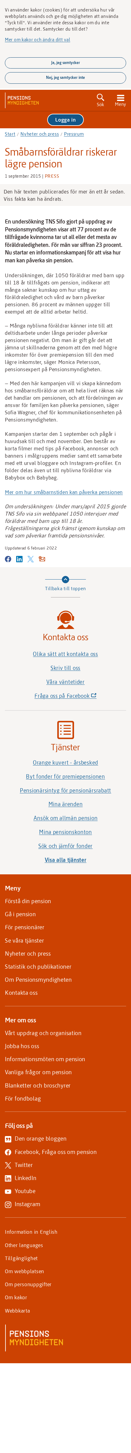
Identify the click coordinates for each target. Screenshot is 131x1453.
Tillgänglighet (21, 1258)
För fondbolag (23, 1098)
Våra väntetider (65, 681)
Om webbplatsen (24, 1271)
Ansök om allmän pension (66, 818)
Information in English (31, 1231)
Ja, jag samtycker (65, 62)
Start (10, 134)
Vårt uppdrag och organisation (43, 1033)
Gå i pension (20, 914)
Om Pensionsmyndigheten (38, 979)
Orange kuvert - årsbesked (65, 762)
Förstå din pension (28, 901)
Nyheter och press (39, 134)
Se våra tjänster (24, 940)
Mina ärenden (65, 804)
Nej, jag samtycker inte (65, 77)
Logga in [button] (65, 119)
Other (24, 1245)
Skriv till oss (65, 667)
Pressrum (74, 134)
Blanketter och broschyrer (38, 1085)
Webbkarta (17, 1310)
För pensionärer (24, 927)
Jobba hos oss (22, 1046)
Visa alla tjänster (66, 859)
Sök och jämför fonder (65, 845)
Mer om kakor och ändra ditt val (37, 39)
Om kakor (16, 1297)
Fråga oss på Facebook (75, 697)
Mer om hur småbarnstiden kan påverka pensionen (64, 492)
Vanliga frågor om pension (38, 1072)
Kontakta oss (21, 992)
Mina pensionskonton (65, 832)
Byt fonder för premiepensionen (65, 776)
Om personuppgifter (28, 1284)
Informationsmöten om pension (45, 1059)
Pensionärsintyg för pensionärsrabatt (65, 790)
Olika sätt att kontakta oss (65, 654)
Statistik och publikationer (38, 966)
